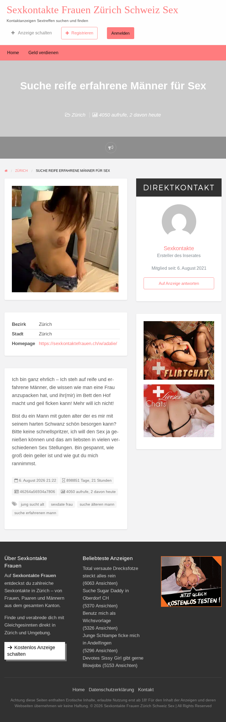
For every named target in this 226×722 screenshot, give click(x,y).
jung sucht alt (32, 504)
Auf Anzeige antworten (179, 283)
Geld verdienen (43, 52)
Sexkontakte (179, 248)
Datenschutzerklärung (111, 689)
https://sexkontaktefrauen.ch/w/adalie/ (78, 343)
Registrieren (82, 33)
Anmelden (120, 33)
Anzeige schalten (34, 33)
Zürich (78, 115)
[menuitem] (32, 33)
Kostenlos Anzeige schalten (31, 651)
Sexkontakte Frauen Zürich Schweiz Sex (92, 9)
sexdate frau (62, 504)
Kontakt (146, 689)
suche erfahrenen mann (35, 513)
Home (13, 52)
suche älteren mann (97, 504)
